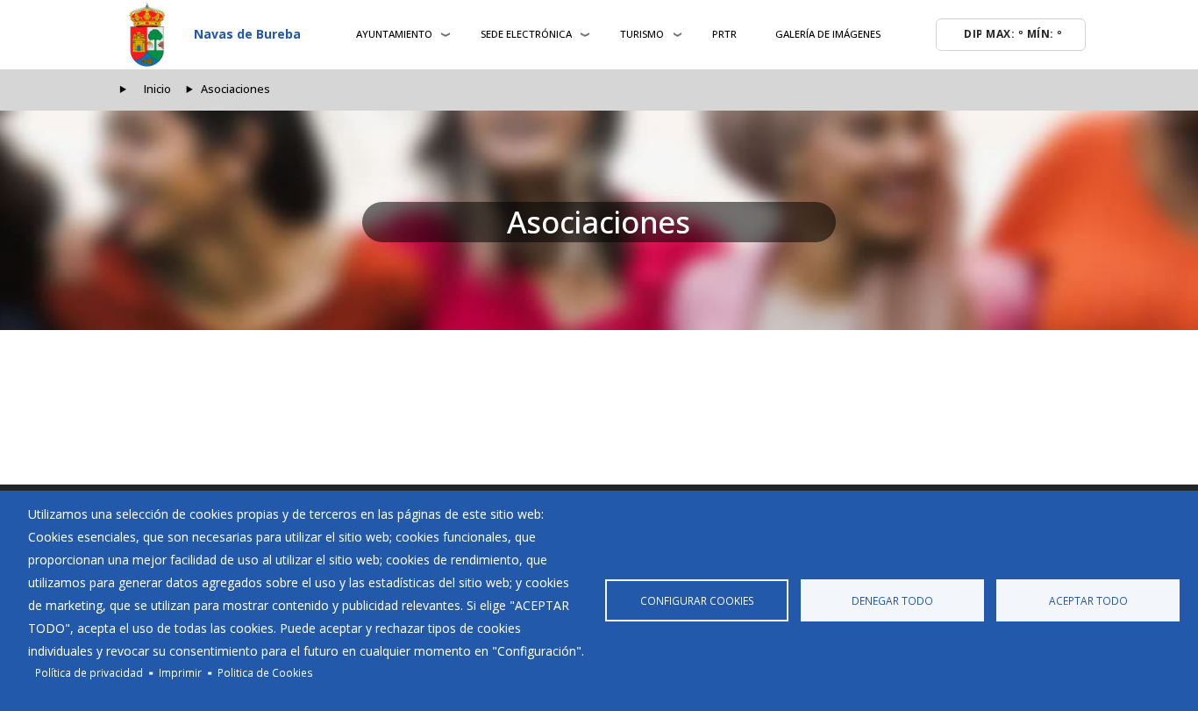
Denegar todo (892, 600)
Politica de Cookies (265, 672)
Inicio (157, 89)
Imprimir (180, 672)
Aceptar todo (1088, 600)
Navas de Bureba (247, 33)
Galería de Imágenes (828, 33)
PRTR (724, 33)
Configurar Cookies (697, 600)
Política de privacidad (89, 672)
